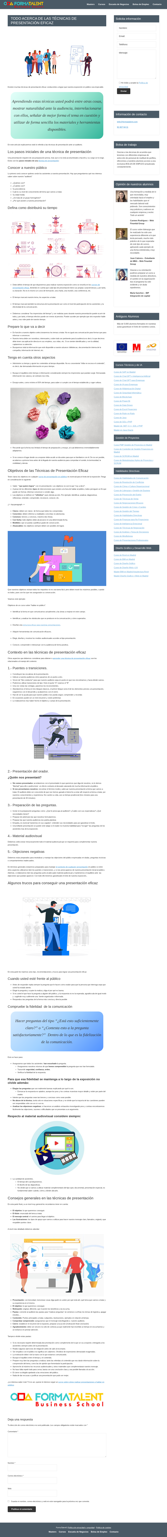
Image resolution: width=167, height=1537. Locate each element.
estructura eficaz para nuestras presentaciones (41, 625)
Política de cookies (103, 1528)
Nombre (11, 1463)
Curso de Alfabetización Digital (127, 389)
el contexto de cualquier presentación (72, 867)
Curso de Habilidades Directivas (128, 515)
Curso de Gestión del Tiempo (126, 511)
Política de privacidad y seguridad (81, 1528)
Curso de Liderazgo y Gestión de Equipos (132, 491)
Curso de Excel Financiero (125, 409)
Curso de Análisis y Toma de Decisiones (131, 532)
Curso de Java (120, 418)
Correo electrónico (16, 1476)
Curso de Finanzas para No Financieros (131, 520)
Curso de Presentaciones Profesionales (131, 540)
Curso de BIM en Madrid (124, 559)
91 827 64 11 (122, 127)
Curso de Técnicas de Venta (126, 499)
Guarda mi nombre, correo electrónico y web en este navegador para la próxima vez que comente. (50, 1501)
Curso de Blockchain (123, 397)
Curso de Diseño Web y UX (126, 568)
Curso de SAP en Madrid (124, 372)
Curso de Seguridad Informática (127, 393)
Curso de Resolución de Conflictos (129, 482)
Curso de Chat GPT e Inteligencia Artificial (132, 376)
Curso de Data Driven (123, 405)
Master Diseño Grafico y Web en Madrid (131, 576)
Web (9, 1489)
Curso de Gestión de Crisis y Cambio (130, 507)
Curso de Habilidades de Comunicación (131, 478)
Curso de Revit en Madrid (125, 555)
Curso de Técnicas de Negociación (129, 528)
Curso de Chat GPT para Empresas (129, 380)
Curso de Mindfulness (123, 536)
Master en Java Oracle (123, 430)
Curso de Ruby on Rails (124, 413)
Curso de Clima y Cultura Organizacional (131, 486)
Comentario (13, 1431)
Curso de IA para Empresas (126, 384)
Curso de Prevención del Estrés (127, 495)
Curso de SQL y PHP (123, 422)
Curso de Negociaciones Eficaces (128, 503)
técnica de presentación (48, 161)
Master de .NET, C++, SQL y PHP (128, 426)
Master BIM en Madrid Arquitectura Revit (131, 572)
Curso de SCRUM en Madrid (126, 456)
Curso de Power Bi (122, 401)
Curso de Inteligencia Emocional (128, 524)
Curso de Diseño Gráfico (124, 563)
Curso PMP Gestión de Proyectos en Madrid (133, 445)
